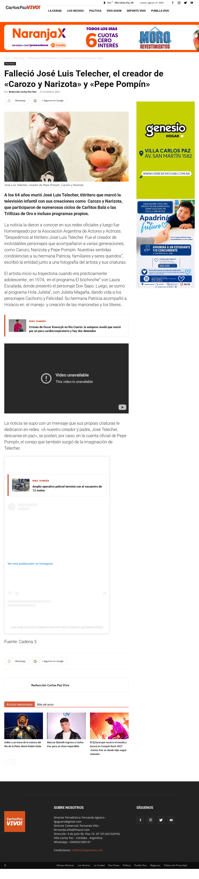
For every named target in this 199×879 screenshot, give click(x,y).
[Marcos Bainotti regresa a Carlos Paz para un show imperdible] (66, 726)
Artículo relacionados (19, 704)
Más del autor (45, 704)
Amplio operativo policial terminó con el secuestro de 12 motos (67, 488)
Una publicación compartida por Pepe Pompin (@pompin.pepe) (57, 627)
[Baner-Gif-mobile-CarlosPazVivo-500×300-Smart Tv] (165, 198)
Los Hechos (75, 10)
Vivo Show (114, 10)
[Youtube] (192, 2)
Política (95, 10)
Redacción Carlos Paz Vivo (23, 91)
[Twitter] (185, 2)
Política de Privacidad (175, 865)
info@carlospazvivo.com (87, 850)
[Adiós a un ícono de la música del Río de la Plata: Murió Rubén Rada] (23, 726)
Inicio (7, 58)
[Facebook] (172, 2)
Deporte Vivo (136, 10)
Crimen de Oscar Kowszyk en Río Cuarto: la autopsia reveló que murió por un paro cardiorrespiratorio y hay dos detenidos (75, 329)
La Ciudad (55, 10)
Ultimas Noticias (65, 865)
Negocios (155, 865)
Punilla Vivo (160, 10)
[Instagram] (179, 2)
